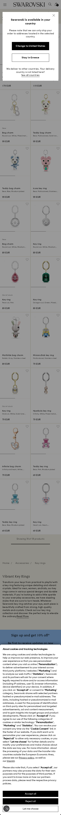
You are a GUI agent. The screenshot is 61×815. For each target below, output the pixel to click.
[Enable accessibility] (6, 808)
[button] (54, 15)
